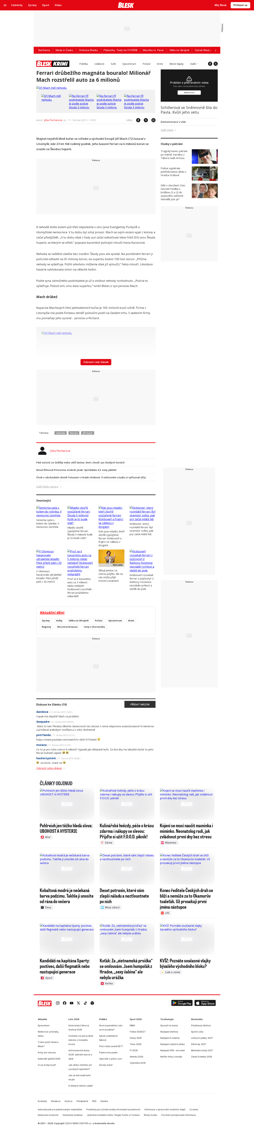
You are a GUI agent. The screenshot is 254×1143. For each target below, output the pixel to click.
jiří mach (87, 433)
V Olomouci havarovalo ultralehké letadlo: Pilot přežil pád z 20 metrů (49, 576)
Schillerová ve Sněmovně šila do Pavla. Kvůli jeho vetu (189, 110)
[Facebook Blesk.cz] (210, 64)
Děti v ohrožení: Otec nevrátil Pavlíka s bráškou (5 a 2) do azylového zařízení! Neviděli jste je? (173, 192)
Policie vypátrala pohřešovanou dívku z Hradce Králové (173, 171)
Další (193, 63)
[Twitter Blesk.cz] (216, 64)
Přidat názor (139, 704)
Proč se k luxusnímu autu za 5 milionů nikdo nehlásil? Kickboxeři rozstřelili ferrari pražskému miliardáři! (79, 587)
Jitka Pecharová (53, 120)
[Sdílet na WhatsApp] (152, 120)
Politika (83, 63)
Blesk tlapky (177, 63)
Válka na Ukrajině (79, 620)
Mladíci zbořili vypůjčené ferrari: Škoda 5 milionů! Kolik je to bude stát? (79, 533)
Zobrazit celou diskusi (49, 768)
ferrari (74, 433)
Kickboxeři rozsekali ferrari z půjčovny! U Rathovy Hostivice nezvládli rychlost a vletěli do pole (142, 582)
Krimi (160, 63)
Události (99, 63)
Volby (59, 620)
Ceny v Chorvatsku (94, 626)
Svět (113, 63)
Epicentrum (129, 63)
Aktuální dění (52, 612)
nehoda (60, 433)
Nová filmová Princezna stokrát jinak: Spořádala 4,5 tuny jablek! (76, 470)
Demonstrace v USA (173, 121)
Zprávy (46, 620)
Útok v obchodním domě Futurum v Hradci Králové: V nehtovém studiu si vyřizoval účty (91, 477)
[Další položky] (215, 50)
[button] (182, 1003)
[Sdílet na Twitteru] (144, 120)
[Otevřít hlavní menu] (5, 5)
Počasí (146, 63)
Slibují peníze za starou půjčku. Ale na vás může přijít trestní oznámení (110, 575)
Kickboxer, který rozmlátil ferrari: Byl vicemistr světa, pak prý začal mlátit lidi (141, 529)
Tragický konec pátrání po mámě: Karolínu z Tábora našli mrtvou (174, 154)
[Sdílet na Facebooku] (136, 120)
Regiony (46, 626)
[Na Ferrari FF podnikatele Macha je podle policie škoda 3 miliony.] (82, 107)
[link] (58, 1003)
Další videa (167, 130)
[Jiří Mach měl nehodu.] (51, 88)
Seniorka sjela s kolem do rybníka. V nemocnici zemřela (47, 523)
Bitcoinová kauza (67, 626)
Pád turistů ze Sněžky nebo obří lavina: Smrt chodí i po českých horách (80, 462)
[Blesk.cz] (126, 5)
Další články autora (47, 486)
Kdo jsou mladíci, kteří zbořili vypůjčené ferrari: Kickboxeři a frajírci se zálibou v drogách (111, 538)
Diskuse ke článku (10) (51, 704)
